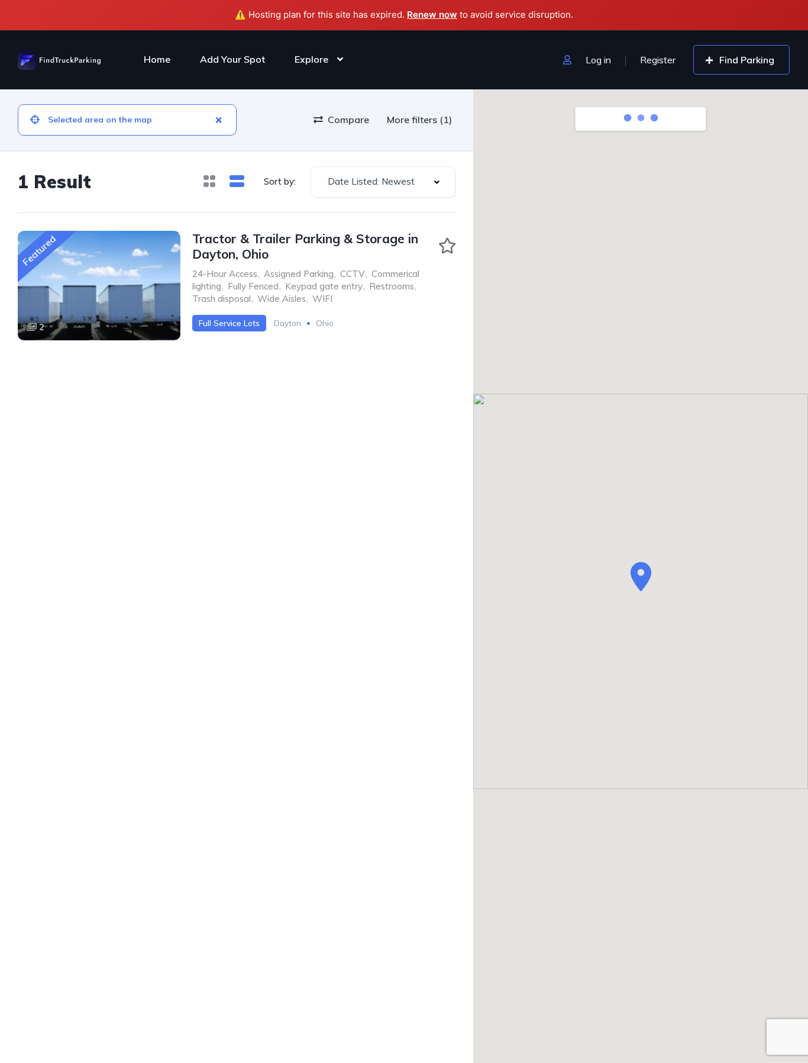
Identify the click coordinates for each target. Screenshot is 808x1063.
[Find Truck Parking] (59, 59)
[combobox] (383, 182)
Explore (311, 59)
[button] (641, 577)
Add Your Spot (232, 59)
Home (157, 59)
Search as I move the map (650, 119)
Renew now (432, 14)
